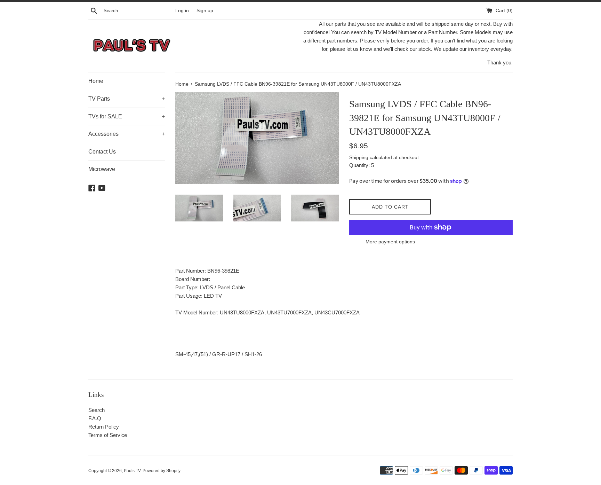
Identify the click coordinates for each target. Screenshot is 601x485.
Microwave (101, 169)
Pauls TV (132, 470)
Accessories (126, 134)
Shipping (358, 157)
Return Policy (103, 427)
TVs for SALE (126, 116)
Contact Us (102, 152)
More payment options (390, 241)
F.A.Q (94, 418)
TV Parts (126, 99)
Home (95, 81)
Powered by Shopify (162, 470)
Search (96, 410)
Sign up (205, 10)
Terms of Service (107, 435)
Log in (182, 10)
